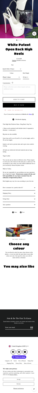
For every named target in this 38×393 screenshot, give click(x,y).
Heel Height (26, 73)
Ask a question (6, 204)
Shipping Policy (7, 193)
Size (12, 65)
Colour (11, 73)
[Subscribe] (31, 327)
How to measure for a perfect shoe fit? (13, 187)
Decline (19, 384)
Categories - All (8, 360)
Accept (18, 379)
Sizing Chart (6, 199)
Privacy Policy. (13, 374)
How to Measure (22, 360)
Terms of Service (27, 363)
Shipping (14, 60)
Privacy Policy (19, 363)
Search (15, 360)
